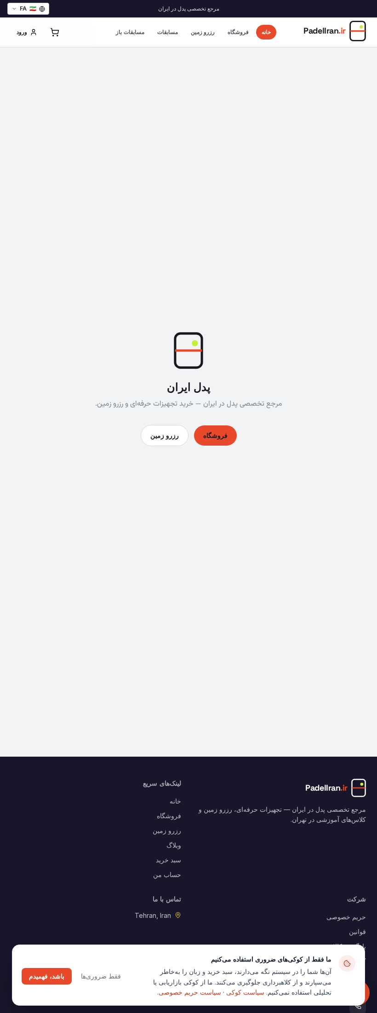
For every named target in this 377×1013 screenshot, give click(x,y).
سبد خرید (168, 860)
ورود (22, 31)
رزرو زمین (203, 31)
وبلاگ (173, 845)
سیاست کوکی (245, 992)
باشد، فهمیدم (46, 976)
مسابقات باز (130, 31)
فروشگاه (238, 31)
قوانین (357, 931)
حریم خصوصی (346, 917)
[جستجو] (75, 32)
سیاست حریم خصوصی (190, 992)
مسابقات (167, 31)
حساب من (167, 874)
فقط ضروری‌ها (101, 976)
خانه (266, 31)
